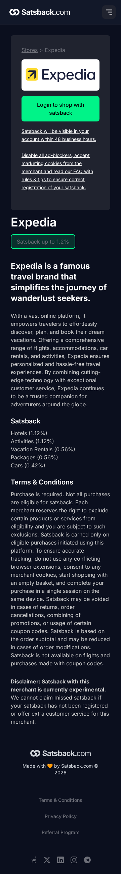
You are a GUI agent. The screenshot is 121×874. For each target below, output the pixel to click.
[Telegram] (87, 860)
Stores (30, 50)
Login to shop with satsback (60, 108)
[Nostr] (33, 860)
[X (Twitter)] (47, 860)
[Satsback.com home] (39, 12)
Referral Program (60, 832)
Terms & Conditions (60, 800)
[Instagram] (74, 860)
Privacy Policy (61, 816)
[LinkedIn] (60, 860)
